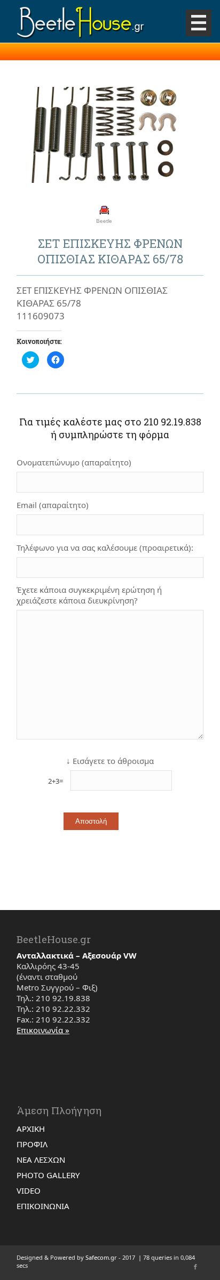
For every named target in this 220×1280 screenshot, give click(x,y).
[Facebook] (195, 1267)
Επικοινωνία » (43, 1030)
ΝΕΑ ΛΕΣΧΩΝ (41, 1159)
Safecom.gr (101, 1257)
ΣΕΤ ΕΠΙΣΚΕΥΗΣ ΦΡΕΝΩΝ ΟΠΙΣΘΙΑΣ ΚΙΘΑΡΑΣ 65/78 (110, 251)
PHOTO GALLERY (48, 1175)
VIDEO (29, 1190)
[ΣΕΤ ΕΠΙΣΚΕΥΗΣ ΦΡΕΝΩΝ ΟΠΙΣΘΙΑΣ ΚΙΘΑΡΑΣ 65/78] (97, 136)
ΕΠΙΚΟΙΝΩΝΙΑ (43, 1206)
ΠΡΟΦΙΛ (32, 1144)
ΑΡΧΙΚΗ (31, 1128)
